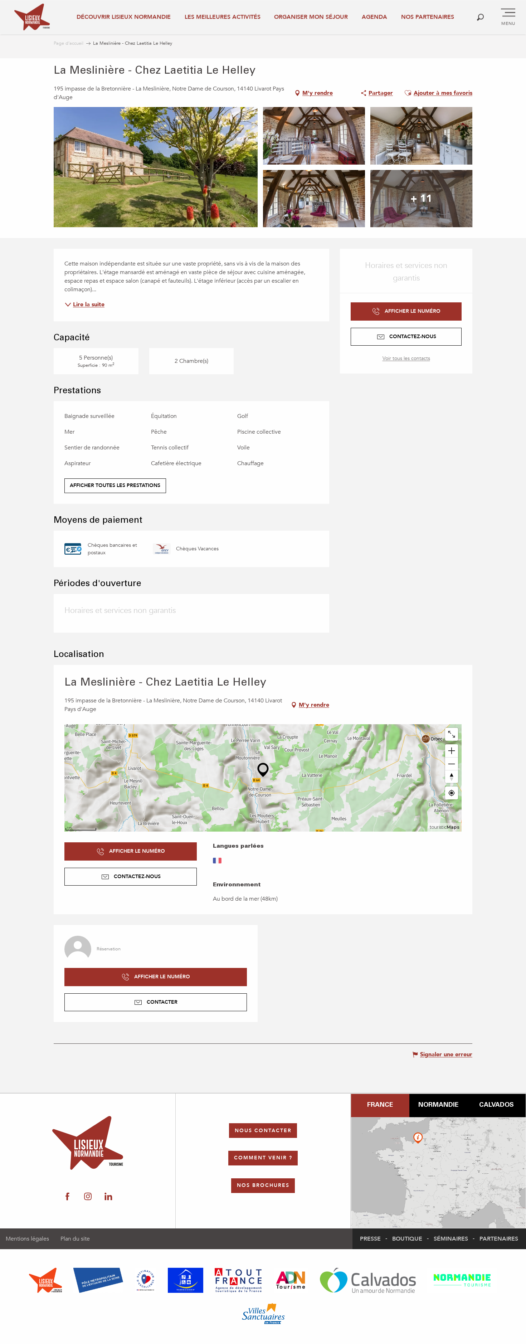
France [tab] (380, 1105)
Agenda (374, 17)
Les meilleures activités (222, 17)
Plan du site (75, 1239)
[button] (480, 17)
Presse (370, 1239)
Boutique (407, 1239)
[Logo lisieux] (87, 1143)
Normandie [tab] (438, 1105)
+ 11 (421, 198)
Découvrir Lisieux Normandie (124, 17)
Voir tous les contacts (406, 358)
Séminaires (451, 1239)
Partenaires (498, 1239)
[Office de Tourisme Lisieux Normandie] (32, 17)
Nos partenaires (427, 17)
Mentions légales (27, 1239)
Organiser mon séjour (311, 17)
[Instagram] (88, 1197)
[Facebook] (67, 1197)
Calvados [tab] (496, 1105)
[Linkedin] (108, 1197)
